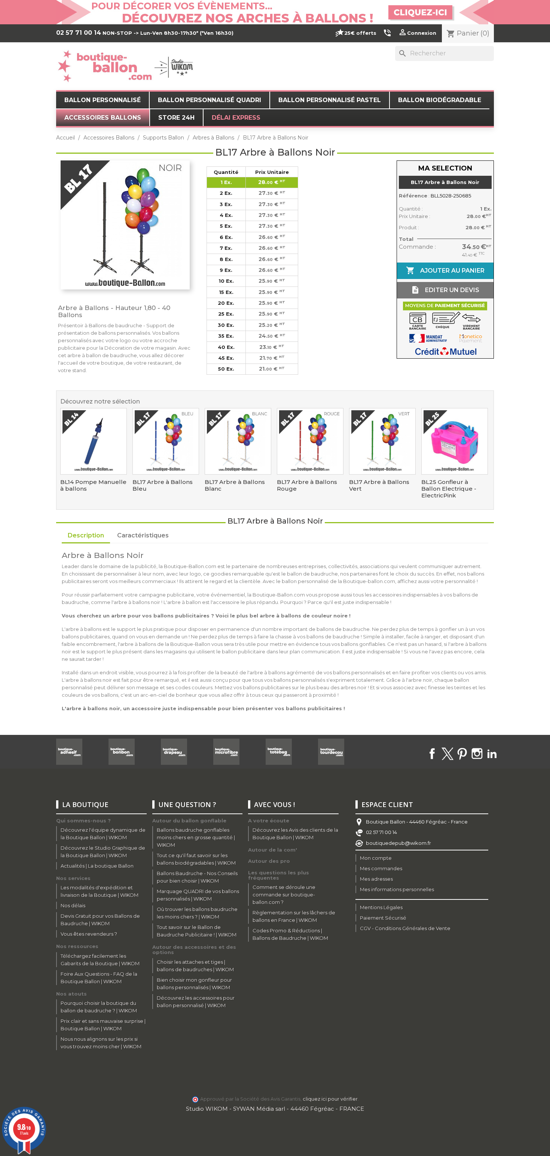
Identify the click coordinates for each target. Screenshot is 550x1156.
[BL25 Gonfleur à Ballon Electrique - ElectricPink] (454, 441)
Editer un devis (445, 289)
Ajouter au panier (445, 270)
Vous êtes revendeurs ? (89, 934)
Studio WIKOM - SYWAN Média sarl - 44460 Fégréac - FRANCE (275, 1108)
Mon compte (376, 858)
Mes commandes (381, 868)
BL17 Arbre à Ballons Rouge (307, 485)
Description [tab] (86, 535)
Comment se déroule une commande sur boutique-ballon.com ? (284, 894)
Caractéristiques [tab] (143, 535)
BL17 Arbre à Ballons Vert (379, 485)
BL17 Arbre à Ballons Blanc (235, 485)
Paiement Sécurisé (383, 918)
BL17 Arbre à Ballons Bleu (162, 485)
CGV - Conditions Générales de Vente (405, 928)
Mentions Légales (381, 907)
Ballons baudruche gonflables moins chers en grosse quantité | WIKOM (196, 837)
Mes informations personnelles (397, 889)
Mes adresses (376, 879)
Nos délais (73, 905)
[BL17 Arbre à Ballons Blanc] (238, 441)
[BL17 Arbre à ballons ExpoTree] (165, 441)
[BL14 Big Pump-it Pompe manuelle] (93, 441)
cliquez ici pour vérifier (330, 1099)
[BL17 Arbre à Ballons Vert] (382, 441)
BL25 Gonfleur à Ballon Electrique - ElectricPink (448, 489)
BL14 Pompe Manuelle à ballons (93, 485)
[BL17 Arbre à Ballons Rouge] (310, 441)
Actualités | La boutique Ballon (97, 866)
